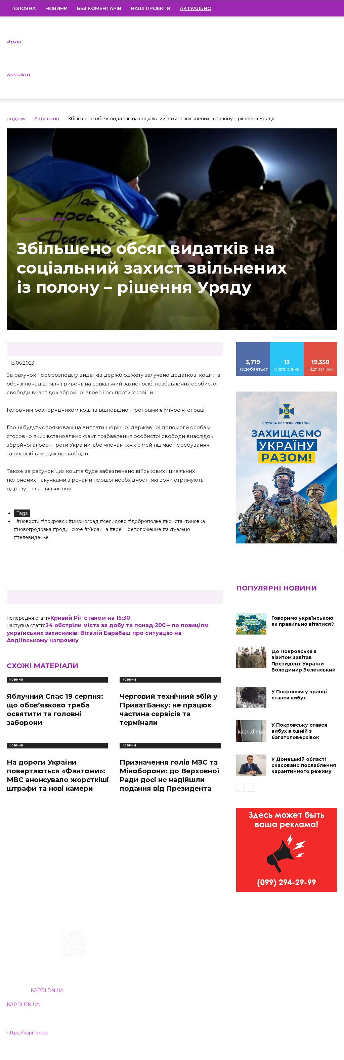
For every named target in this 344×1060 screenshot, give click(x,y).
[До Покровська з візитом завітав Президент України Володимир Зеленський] (251, 657)
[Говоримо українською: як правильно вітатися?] (251, 624)
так (253, 344)
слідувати (287, 344)
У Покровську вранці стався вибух (299, 695)
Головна (23, 8)
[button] (329, 9)
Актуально (46, 119)
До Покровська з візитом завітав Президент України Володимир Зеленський (303, 660)
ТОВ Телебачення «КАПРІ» (154, 974)
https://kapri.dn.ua (27, 1033)
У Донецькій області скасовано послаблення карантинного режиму (303, 765)
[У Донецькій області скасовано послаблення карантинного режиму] (251, 765)
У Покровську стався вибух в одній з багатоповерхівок (299, 731)
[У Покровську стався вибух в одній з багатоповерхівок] (251, 730)
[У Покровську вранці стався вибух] (251, 697)
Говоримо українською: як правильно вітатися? (303, 621)
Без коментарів (99, 8)
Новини (56, 8)
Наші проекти (150, 8)
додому (16, 119)
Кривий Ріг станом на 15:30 (90, 618)
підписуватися (322, 344)
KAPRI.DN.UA (47, 990)
